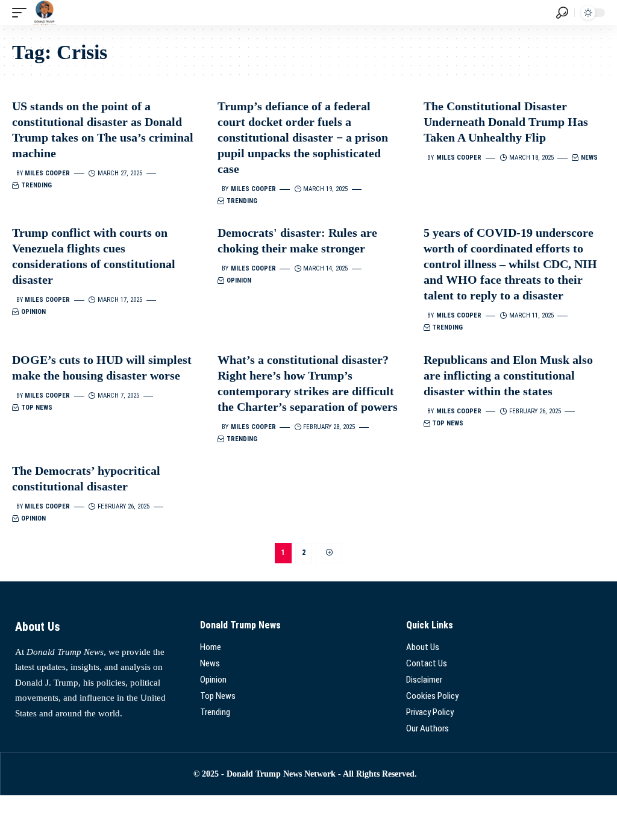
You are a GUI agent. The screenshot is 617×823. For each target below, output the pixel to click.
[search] (562, 13)
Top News (36, 407)
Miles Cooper (47, 173)
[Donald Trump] (45, 12)
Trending (36, 185)
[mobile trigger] (22, 12)
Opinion (33, 312)
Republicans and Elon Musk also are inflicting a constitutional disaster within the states (508, 375)
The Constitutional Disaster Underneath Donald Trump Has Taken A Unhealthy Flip (506, 121)
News (589, 157)
